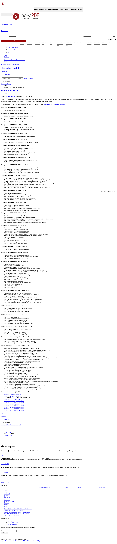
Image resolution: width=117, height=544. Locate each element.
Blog (5, 506)
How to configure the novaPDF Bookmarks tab (17, 512)
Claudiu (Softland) (6, 84)
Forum (6, 504)
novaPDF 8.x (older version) (12, 399)
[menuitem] (11, 49)
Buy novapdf (15, 64)
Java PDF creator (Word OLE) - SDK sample (16, 513)
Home (5, 490)
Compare (6, 503)
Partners (6, 495)
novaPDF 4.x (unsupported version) (14, 405)
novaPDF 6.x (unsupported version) (14, 402)
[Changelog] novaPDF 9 (11, 68)
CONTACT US (5, 482)
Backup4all (41, 487)
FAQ (2, 455)
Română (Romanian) (13, 522)
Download (7, 500)
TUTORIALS (4, 472)
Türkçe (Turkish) (12, 524)
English (10, 521)
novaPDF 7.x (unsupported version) (14, 401)
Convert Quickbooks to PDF (12, 515)
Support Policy (5, 541)
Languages (7, 497)
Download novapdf (6, 64)
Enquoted (102, 487)
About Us (6, 492)
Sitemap (29, 541)
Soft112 (80, 487)
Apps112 (84, 487)
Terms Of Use (14, 541)
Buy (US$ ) (6, 14)
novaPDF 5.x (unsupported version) (14, 404)
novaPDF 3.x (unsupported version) (14, 407)
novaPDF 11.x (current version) (12, 394)
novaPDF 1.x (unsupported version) (14, 410)
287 (9, 85)
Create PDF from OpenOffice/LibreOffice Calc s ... (18, 509)
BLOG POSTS (5, 464)
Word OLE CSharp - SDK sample (13, 510)
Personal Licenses (9, 501)
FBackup (47, 487)
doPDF (67, 487)
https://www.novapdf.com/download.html (55, 104)
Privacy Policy (22, 541)
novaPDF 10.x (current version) (12, 396)
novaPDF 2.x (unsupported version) (14, 408)
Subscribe (4, 532)
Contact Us (7, 494)
